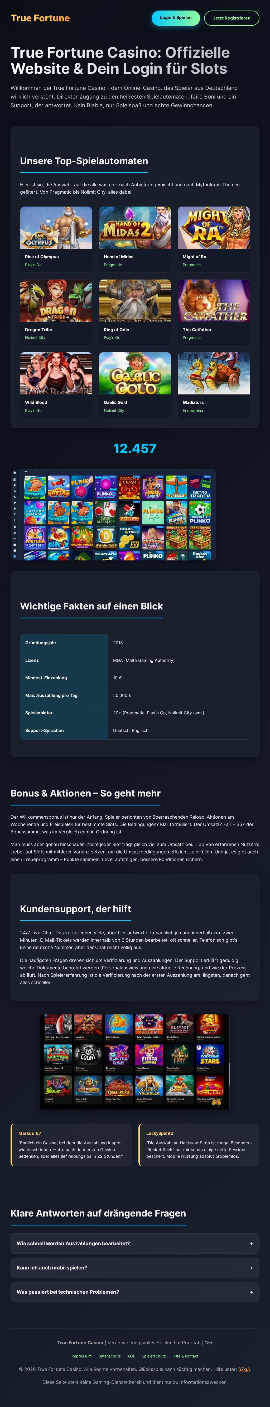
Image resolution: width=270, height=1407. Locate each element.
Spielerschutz (154, 1356)
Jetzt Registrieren (231, 18)
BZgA (244, 1369)
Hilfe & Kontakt (185, 1356)
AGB (131, 1356)
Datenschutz (109, 1356)
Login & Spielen (176, 17)
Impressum (82, 1356)
